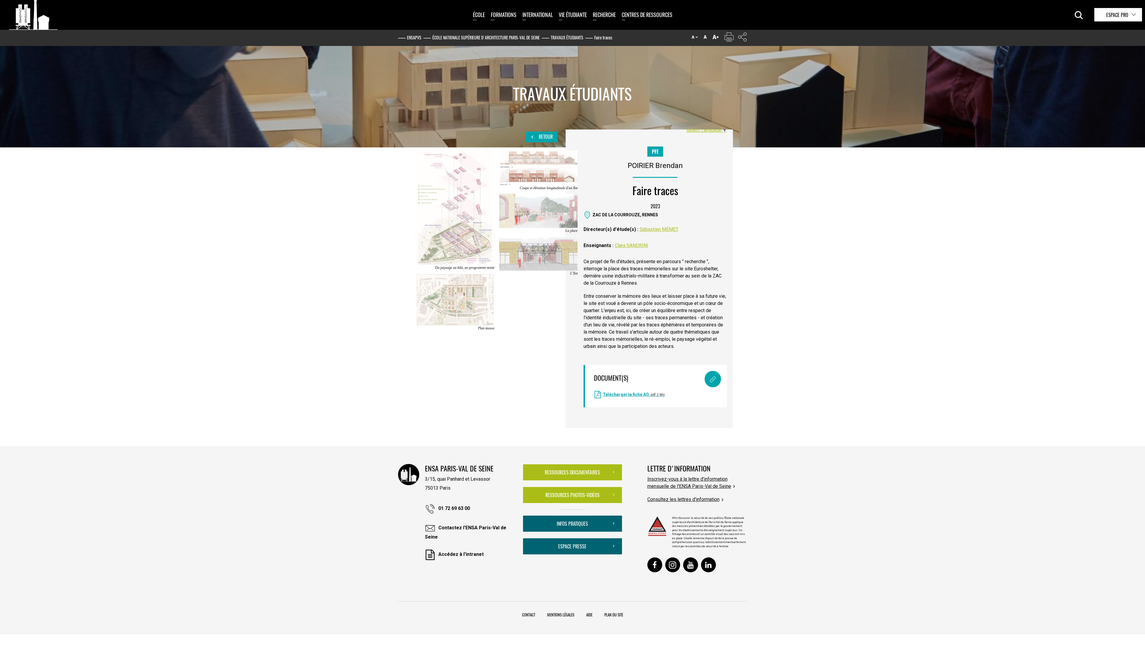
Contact (528, 615)
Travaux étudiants (567, 37)
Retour (545, 136)
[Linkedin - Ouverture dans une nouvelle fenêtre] (708, 564)
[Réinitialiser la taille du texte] (705, 38)
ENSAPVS (414, 37)
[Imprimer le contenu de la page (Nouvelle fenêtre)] (729, 38)
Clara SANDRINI (631, 245)
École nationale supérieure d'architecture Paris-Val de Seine (486, 37)
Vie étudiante (573, 14)
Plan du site (613, 615)
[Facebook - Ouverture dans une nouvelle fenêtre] (654, 564)
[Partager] (742, 38)
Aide (589, 615)
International (537, 14)
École (479, 14)
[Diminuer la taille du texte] (694, 38)
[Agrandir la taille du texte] (715, 38)
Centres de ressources (647, 14)
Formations (503, 14)
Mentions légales (560, 615)
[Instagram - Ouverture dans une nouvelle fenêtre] (672, 564)
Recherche (604, 14)
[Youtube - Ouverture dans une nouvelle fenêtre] (690, 564)
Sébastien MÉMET (659, 229)
